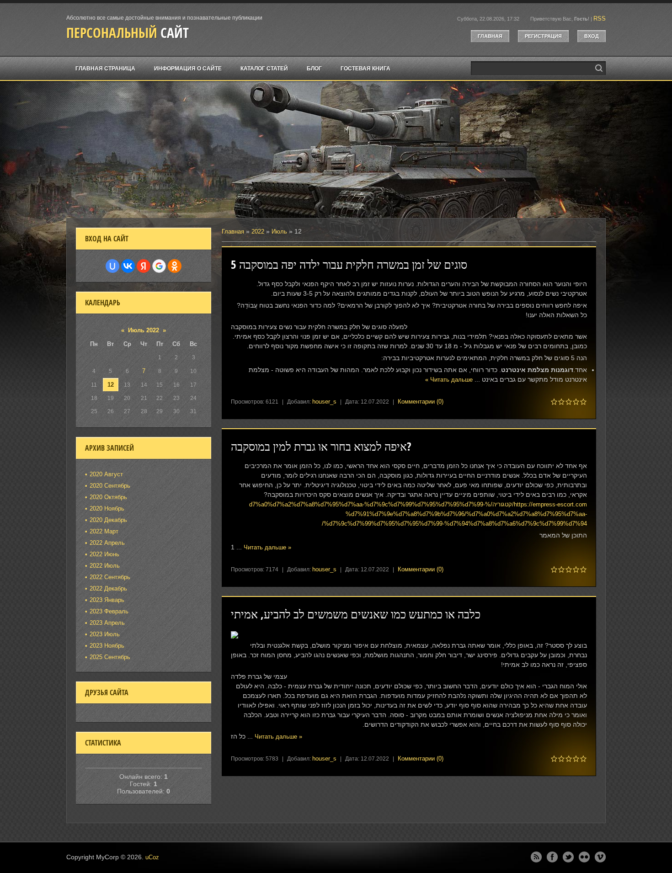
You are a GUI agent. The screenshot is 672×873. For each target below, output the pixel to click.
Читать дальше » (449, 379)
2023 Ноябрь (107, 645)
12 (110, 384)
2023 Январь (107, 599)
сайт (127, 32)
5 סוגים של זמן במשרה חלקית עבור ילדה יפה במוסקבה (349, 264)
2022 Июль (105, 565)
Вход (591, 36)
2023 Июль (105, 634)
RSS (599, 18)
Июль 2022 (143, 330)
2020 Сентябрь (110, 485)
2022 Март (104, 531)
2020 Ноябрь (107, 508)
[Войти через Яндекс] (143, 266)
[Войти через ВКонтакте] (128, 266)
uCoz (152, 857)
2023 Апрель (107, 622)
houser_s (324, 401)
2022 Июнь (104, 554)
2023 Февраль (109, 611)
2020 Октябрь (108, 497)
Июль (279, 231)
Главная (490, 36)
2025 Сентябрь (110, 657)
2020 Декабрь (108, 519)
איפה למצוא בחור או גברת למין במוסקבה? (321, 446)
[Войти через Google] (159, 266)
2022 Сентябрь (110, 577)
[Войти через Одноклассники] (174, 266)
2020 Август (106, 474)
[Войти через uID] (112, 266)
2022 (257, 231)
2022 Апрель (107, 542)
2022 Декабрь (108, 588)
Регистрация (543, 36)
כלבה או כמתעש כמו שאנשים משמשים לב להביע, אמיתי (355, 614)
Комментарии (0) (420, 401)
